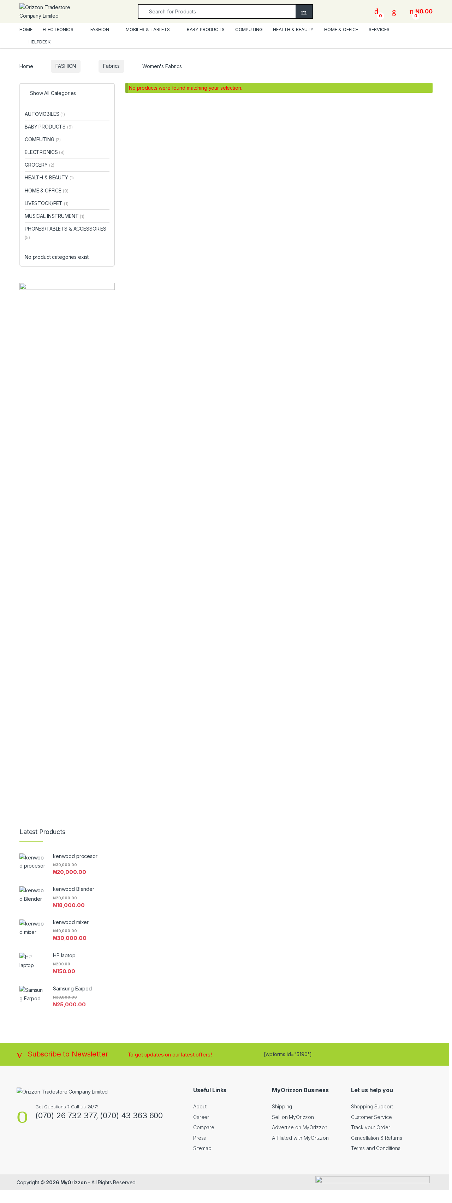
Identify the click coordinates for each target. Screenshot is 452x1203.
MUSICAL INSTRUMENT (54, 216)
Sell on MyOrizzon (293, 1117)
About (200, 1106)
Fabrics (111, 66)
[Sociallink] (20, 1146)
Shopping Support (372, 1106)
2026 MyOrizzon (66, 1182)
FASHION (99, 29)
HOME (25, 29)
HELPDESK (39, 41)
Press (199, 1138)
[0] (376, 11)
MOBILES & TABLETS (148, 29)
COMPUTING (249, 29)
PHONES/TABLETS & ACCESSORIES (65, 233)
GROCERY (39, 165)
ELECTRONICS (58, 29)
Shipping (282, 1106)
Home (26, 66)
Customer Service (371, 1117)
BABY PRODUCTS (206, 29)
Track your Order (370, 1127)
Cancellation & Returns (376, 1138)
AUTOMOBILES (45, 114)
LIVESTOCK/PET (47, 203)
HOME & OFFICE (341, 29)
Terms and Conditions (375, 1148)
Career (201, 1117)
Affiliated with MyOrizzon (300, 1138)
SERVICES (379, 29)
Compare (203, 1127)
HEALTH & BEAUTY (293, 29)
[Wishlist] (394, 11)
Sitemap (202, 1148)
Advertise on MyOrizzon (299, 1127)
